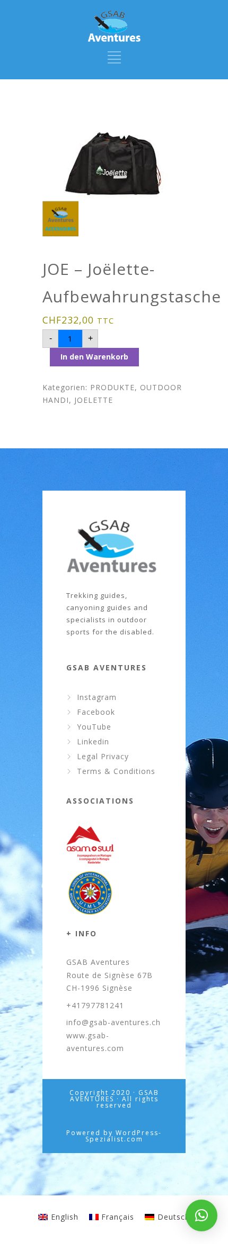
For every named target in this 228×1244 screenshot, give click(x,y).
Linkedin (93, 741)
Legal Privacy (103, 756)
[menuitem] (58, 1217)
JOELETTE (93, 400)
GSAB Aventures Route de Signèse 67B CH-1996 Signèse (109, 975)
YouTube (94, 727)
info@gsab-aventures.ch (113, 1022)
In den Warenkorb (94, 357)
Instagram (97, 697)
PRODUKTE (112, 387)
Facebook (96, 712)
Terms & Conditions (116, 771)
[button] (201, 1215)
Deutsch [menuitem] (173, 1217)
